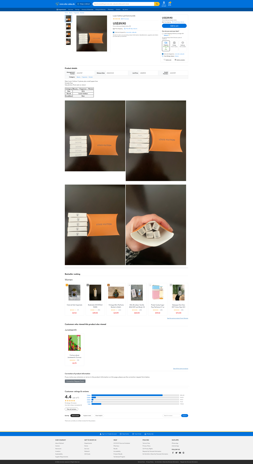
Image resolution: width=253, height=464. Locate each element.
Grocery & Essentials (87, 9)
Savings (77, 9)
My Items (125, 9)
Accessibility (117, 451)
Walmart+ (87, 451)
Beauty (71, 13)
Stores (86, 446)
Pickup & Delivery (101, 9)
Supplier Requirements (61, 457)
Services (70, 9)
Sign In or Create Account (109, 434)
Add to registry (181, 60)
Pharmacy (111, 9)
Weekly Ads (150, 434)
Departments (62, 9)
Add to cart (174, 26)
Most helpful (98, 415)
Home (66, 13)
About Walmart (59, 443)
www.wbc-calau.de (131, 32)
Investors (57, 451)
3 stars (89, 399)
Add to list (168, 60)
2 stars (89, 401)
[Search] (157, 4)
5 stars (89, 395)
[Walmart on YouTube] (180, 453)
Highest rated (87, 415)
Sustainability (59, 454)
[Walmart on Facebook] (173, 453)
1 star (89, 404)
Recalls (115, 448)
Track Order (138, 434)
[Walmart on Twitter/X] (176, 453)
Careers (118, 9)
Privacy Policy (147, 446)
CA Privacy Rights (148, 448)
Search (185, 415)
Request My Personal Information (152, 451)
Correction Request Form (75, 381)
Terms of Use (146, 443)
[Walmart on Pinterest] (183, 453)
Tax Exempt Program (119, 457)
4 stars (89, 397)
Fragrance (76, 13)
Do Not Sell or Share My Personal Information (155, 454)
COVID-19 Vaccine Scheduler (122, 443)
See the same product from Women (177, 318)
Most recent (75, 415)
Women (82, 13)
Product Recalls (118, 454)
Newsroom (58, 448)
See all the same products (180, 368)
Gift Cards (87, 454)
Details (177, 56)
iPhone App (175, 443)
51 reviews (126, 19)
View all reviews (71, 409)
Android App (175, 446)
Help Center (125, 434)
